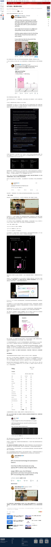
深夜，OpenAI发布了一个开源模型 (36, 520)
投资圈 (3, 6)
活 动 (3, 8)
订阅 (12, 543)
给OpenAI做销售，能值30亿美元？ (36, 515)
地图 (12, 542)
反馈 (12, 541)
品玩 (19, 11)
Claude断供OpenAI (34, 525)
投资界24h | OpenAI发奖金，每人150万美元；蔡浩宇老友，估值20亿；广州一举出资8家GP (18, 516)
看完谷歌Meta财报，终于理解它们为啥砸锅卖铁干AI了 (18, 526)
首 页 (3, 3)
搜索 (12, 540)
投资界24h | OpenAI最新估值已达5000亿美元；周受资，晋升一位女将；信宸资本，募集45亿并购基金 (18, 521)
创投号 (3, 11)
